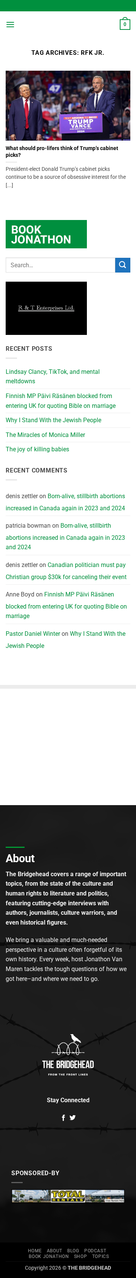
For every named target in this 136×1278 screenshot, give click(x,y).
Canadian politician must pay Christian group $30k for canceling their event (66, 571)
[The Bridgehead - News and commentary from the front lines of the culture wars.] (67, 24)
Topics (100, 1256)
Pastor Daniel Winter (33, 633)
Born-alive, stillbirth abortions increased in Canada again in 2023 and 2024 (65, 502)
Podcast (95, 1250)
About (54, 1250)
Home (35, 1250)
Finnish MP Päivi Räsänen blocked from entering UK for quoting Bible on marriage (61, 400)
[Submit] (122, 265)
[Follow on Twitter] (73, 1118)
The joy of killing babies (37, 449)
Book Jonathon (49, 1256)
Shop (80, 1256)
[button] (10, 24)
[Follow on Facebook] (63, 1118)
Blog (73, 1250)
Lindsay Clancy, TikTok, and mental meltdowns (53, 376)
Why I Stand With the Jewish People (53, 420)
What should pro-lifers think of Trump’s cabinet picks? (62, 151)
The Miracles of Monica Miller (45, 434)
